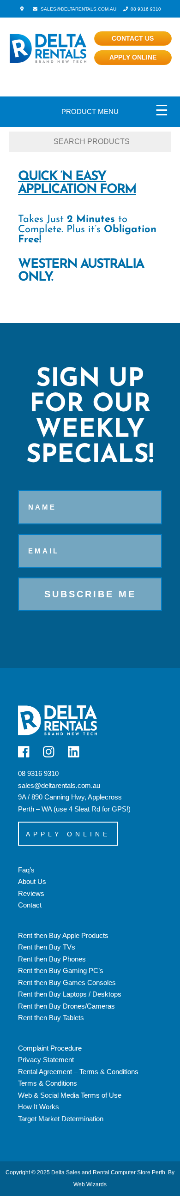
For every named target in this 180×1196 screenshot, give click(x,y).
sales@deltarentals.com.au (59, 785)
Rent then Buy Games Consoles (67, 982)
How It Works (38, 1107)
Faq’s (26, 870)
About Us (32, 881)
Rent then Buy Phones (52, 959)
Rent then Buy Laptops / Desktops (69, 994)
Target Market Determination (60, 1119)
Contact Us (133, 38)
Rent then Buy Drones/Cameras (66, 1006)
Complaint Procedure (50, 1048)
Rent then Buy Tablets (51, 1018)
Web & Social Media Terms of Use (69, 1095)
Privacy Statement (46, 1060)
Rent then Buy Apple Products (63, 935)
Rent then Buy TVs (46, 947)
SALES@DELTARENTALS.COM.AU (77, 9)
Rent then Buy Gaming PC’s (60, 970)
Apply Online (132, 57)
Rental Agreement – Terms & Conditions (78, 1072)
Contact (30, 905)
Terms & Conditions (47, 1083)
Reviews (31, 893)
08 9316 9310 (145, 9)
